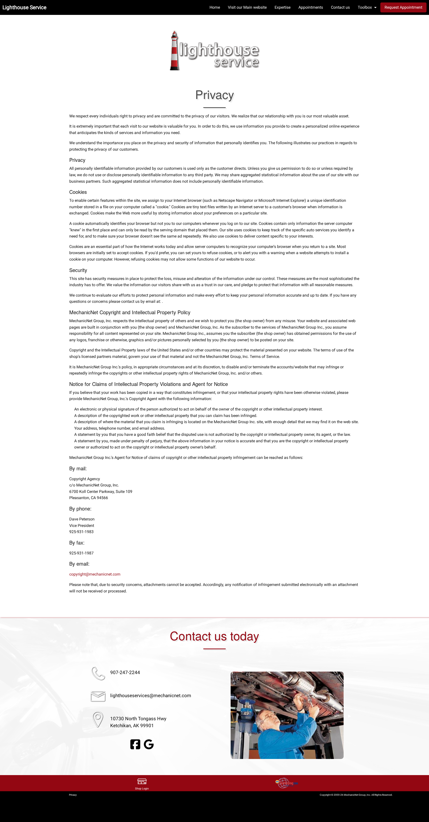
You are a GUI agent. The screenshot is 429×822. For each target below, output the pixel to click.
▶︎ (349, 716)
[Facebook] (135, 744)
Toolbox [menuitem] (365, 7)
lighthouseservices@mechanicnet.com (150, 695)
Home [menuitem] (215, 7)
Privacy (73, 794)
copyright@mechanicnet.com (94, 574)
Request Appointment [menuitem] (403, 7)
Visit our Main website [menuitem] (247, 7)
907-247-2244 (125, 672)
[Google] (149, 744)
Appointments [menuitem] (310, 7)
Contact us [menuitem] (340, 7)
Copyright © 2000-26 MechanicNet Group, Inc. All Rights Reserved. (356, 794)
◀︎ (224, 716)
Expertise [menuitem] (282, 7)
